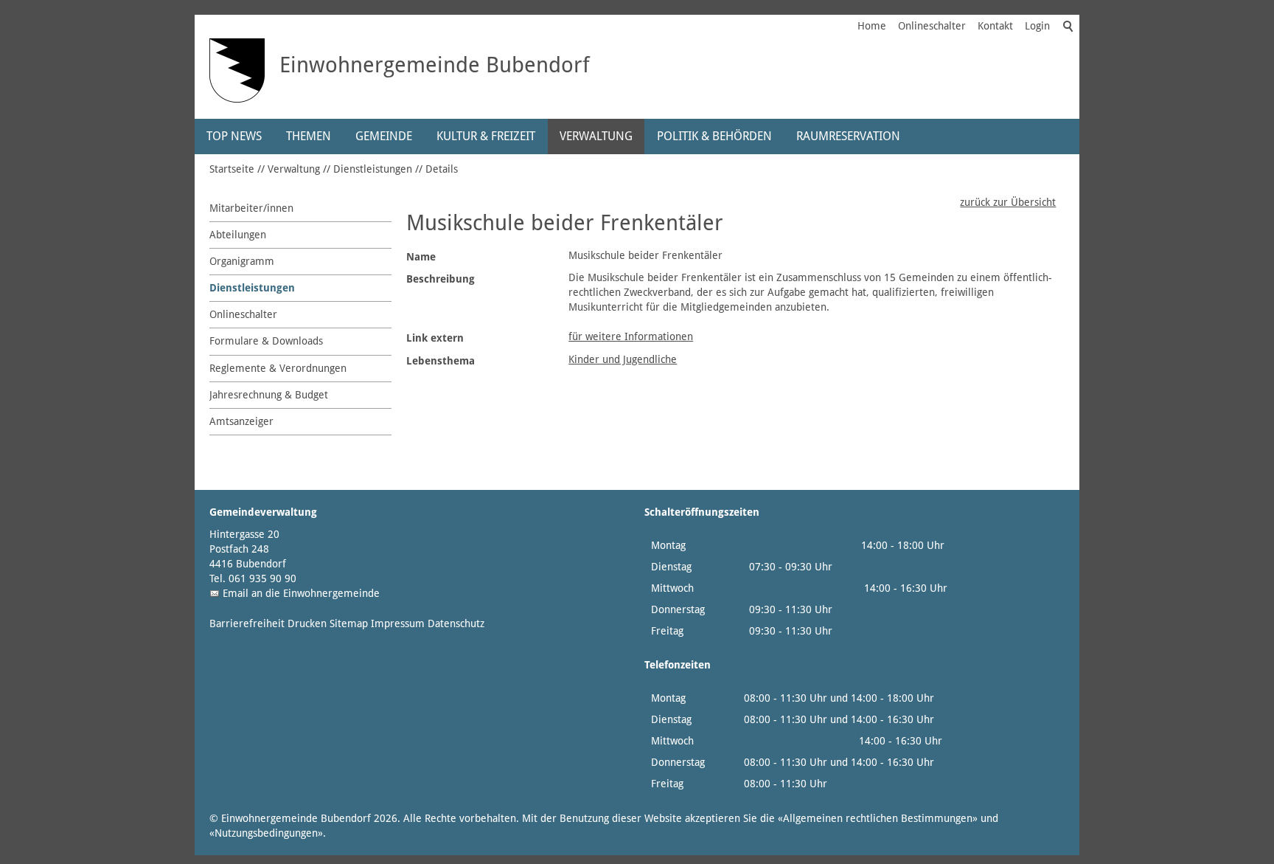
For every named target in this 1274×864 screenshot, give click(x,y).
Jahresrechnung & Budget (268, 395)
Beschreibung (440, 279)
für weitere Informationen (630, 336)
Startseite (231, 169)
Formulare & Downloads (266, 341)
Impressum (398, 623)
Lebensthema (440, 361)
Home (871, 26)
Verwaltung (596, 136)
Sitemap (349, 623)
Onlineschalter (932, 26)
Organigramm (241, 261)
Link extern (435, 338)
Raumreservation (848, 136)
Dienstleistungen (372, 169)
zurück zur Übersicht (1008, 202)
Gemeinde (383, 136)
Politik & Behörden (714, 136)
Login (1037, 26)
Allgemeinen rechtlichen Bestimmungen (877, 818)
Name (421, 257)
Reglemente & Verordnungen (278, 368)
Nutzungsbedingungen (266, 833)
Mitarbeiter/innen (251, 208)
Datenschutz (456, 623)
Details (441, 169)
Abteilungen (237, 235)
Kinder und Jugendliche (622, 359)
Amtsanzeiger (241, 421)
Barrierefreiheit (247, 623)
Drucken (307, 623)
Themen (308, 136)
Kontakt (995, 26)
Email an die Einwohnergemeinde (301, 593)
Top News (234, 136)
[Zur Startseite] (237, 70)
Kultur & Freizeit (485, 136)
